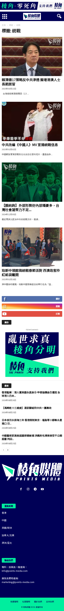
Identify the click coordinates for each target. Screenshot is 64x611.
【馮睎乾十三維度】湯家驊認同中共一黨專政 (27, 408)
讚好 (58, 298)
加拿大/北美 (8, 535)
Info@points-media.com (15, 570)
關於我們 (38, 601)
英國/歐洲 (7, 527)
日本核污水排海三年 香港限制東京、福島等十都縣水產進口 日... (32, 421)
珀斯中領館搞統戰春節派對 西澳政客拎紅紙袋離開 (31, 272)
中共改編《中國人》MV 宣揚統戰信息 (30, 144)
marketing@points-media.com (18, 582)
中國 (4, 520)
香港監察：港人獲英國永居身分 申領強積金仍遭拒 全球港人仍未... (31, 393)
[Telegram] (35, 489)
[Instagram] (28, 489)
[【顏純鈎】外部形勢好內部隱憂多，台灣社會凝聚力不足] (32, 182)
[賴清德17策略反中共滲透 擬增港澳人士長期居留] (32, 56)
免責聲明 (14, 601)
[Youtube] (42, 489)
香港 (4, 512)
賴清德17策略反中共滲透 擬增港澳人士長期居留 (31, 81)
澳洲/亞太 (7, 542)
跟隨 (58, 306)
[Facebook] (21, 489)
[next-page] (8, 450)
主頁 (4, 25)
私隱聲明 (26, 601)
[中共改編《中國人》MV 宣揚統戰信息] (32, 121)
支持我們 (50, 601)
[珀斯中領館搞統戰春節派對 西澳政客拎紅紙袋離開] (32, 247)
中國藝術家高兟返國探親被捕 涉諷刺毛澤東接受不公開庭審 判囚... (32, 437)
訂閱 (58, 313)
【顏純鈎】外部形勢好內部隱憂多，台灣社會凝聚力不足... (30, 207)
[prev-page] (3, 450)
